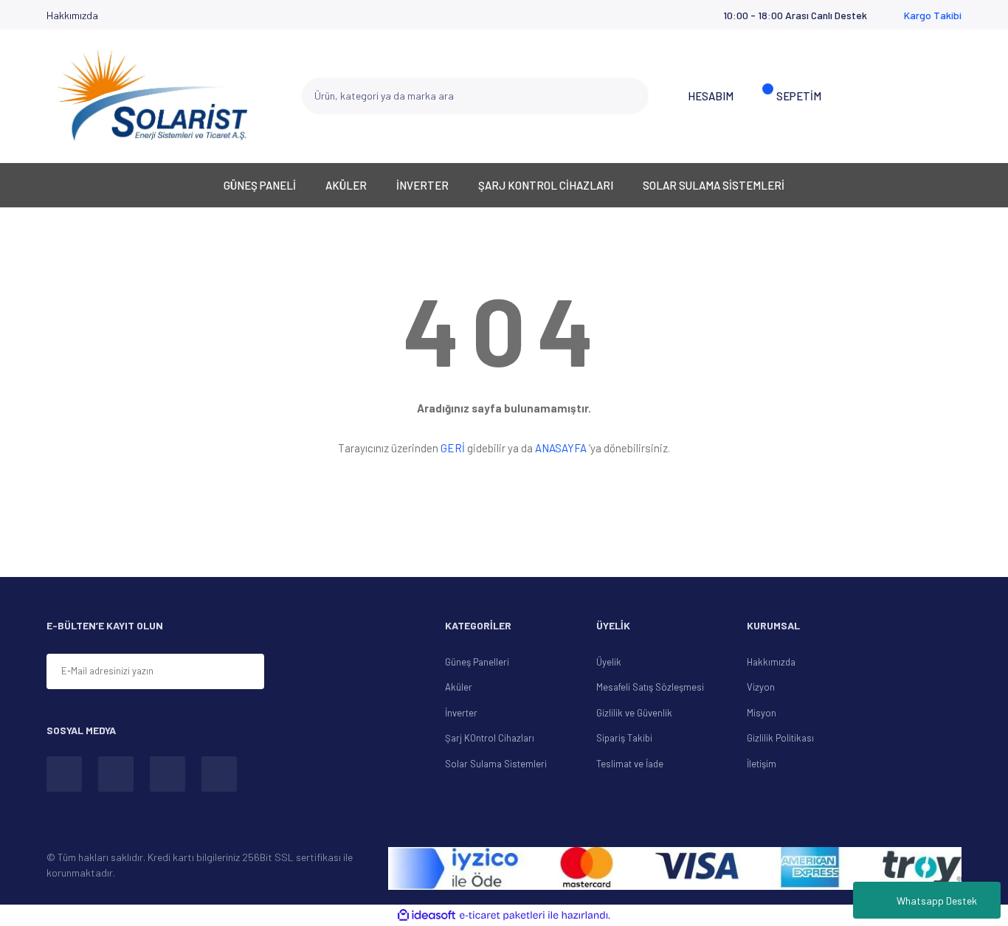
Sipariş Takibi (624, 738)
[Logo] (152, 96)
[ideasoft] (426, 915)
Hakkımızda (72, 15)
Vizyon (761, 687)
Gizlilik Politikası (780, 738)
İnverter (461, 713)
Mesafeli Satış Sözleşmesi (650, 687)
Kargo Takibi (933, 15)
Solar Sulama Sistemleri (496, 764)
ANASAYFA (561, 448)
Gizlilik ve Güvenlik (634, 713)
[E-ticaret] (502, 915)
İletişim (761, 764)
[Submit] (318, 672)
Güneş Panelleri (477, 662)
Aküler (458, 687)
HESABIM (710, 96)
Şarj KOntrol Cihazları (489, 738)
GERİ (453, 448)
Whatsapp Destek (937, 900)
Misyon (761, 713)
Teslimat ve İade (629, 764)
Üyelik (608, 662)
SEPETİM (798, 96)
